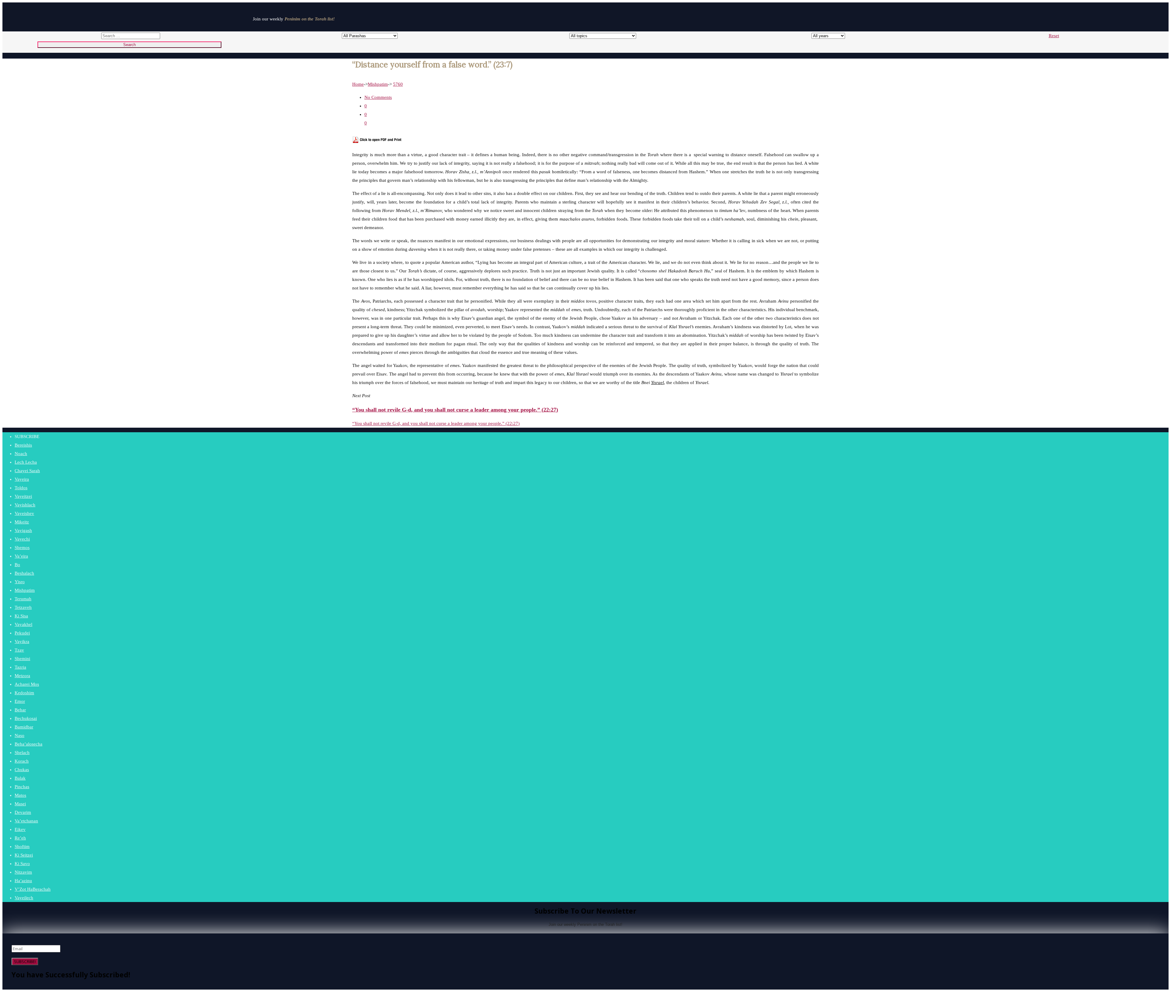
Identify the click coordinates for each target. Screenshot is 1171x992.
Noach (21, 453)
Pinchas (22, 786)
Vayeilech (24, 897)
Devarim (23, 812)
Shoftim (22, 846)
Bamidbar (24, 726)
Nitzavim (23, 872)
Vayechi (22, 539)
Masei (20, 803)
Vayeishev (24, 513)
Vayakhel (23, 624)
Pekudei (22, 633)
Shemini (22, 658)
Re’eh (20, 838)
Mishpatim (378, 84)
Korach (22, 761)
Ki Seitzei (24, 855)
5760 (398, 84)
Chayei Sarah (27, 470)
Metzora (22, 675)
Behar (20, 709)
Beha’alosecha (28, 744)
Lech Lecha (26, 462)
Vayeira (22, 479)
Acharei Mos (27, 684)
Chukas (22, 769)
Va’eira (21, 556)
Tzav (19, 650)
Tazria (20, 667)
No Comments (378, 97)
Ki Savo (22, 863)
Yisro (20, 581)
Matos (20, 795)
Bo (17, 564)
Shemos (22, 547)
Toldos (21, 487)
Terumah (23, 598)
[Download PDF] (377, 141)
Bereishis (23, 445)
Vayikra (22, 641)
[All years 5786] (822, 35)
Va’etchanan (26, 820)
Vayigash (23, 530)
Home (358, 84)
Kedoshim (24, 692)
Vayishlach (25, 504)
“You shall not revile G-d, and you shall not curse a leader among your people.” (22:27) (436, 423)
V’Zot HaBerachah (33, 889)
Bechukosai (26, 718)
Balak (20, 778)
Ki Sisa (21, 615)
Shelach (22, 752)
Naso (19, 735)
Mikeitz (22, 521)
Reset (1054, 35)
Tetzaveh (23, 607)
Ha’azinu (23, 880)
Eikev (20, 829)
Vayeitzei (23, 496)
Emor (20, 701)
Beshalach (24, 573)
